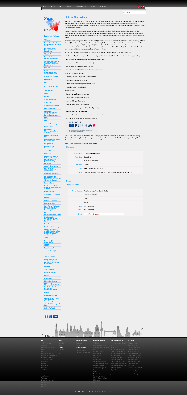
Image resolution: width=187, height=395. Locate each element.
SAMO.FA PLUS (49, 308)
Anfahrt (43, 349)
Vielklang (47, 40)
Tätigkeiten (44, 370)
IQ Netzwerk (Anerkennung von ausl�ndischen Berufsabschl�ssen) (51, 113)
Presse (92, 7)
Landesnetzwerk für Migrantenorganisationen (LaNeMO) (52, 187)
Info (60, 7)
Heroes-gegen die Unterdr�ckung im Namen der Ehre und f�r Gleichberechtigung (52, 178)
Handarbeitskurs (133, 349)
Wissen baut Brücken (51, 76)
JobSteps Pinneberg (51, 173)
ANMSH (46, 197)
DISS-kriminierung (50, 281)
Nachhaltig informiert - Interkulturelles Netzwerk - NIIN (52, 44)
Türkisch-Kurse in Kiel (135, 368)
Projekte (68, 7)
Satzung (44, 368)
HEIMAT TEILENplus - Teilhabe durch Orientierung (51, 299)
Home (45, 7)
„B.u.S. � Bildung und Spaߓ (52, 304)
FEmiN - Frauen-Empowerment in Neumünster (50, 49)
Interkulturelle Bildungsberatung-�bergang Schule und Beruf (51, 219)
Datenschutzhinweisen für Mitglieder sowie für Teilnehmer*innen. (49, 357)
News (53, 7)
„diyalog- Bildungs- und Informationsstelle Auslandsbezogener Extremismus (52, 63)
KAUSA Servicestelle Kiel (51, 135)
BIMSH (46, 275)
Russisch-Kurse (133, 364)
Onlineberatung (49, 108)
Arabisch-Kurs (132, 343)
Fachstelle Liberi (49, 203)
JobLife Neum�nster (51, 166)
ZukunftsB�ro (49, 183)
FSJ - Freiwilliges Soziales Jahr (50, 169)
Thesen (43, 372)
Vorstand (44, 378)
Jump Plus (48, 102)
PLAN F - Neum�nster (51, 284)
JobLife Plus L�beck (51, 251)
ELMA (46, 118)
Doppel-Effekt (48, 127)
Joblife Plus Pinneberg (52, 194)
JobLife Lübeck (49, 257)
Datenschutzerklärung (48, 353)
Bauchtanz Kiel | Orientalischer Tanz (134, 346)
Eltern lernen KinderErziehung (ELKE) (52, 213)
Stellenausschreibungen (83, 352)
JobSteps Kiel (49, 91)
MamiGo (47, 224)
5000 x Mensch (49, 269)
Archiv (61, 345)
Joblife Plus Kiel (49, 151)
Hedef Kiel (47, 154)
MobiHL (46, 292)
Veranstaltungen (80, 7)
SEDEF (46, 245)
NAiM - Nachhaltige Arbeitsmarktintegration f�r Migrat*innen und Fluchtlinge (52, 261)
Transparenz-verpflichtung (45, 375)
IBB (45, 121)
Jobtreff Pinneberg (50, 124)
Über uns (44, 351)
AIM (45, 82)
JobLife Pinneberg (50, 200)
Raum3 (46, 96)
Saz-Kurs (131, 366)
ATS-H (46, 93)
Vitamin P (47, 54)
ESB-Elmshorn (49, 191)
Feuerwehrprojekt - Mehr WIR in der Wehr (52, 140)
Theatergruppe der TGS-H (136, 370)
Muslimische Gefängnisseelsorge (51, 57)
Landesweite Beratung (51, 227)
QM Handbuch (45, 366)
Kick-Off (47, 68)
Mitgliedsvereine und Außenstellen (47, 381)
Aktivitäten (102, 7)
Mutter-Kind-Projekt (50, 295)
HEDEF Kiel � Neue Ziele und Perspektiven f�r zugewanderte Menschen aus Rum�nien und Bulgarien (52, 160)
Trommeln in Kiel (133, 372)
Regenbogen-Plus (50, 248)
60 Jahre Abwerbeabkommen (47, 346)
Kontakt (43, 384)
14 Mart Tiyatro (46, 343)
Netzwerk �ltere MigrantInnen (49, 241)
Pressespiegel (63, 354)
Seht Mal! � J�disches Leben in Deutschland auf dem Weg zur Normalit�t (52, 208)
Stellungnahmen (81, 350)
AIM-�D (47, 266)
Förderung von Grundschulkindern (50, 147)
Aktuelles (61, 343)
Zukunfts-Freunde (50, 99)
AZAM (46, 238)
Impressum (44, 361)
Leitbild (43, 364)
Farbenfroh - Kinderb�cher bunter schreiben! (51, 131)
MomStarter (48, 278)
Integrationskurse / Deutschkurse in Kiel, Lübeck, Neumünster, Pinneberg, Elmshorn (134, 354)
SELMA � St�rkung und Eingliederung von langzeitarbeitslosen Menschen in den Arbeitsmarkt (52, 232)
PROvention (48, 79)
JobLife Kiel (48, 254)
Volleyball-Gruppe (133, 374)
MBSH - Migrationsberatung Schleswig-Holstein (50, 72)
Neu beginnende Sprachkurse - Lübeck (135, 360)
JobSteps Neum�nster (52, 105)
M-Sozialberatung (50, 272)
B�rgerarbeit (48, 144)
